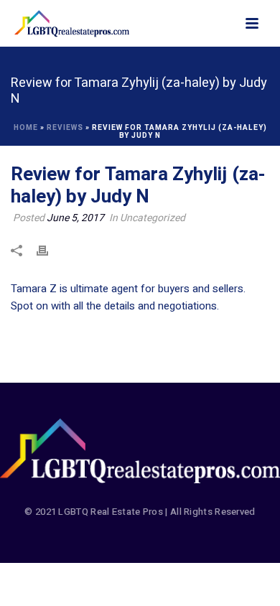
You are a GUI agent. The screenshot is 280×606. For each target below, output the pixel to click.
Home (26, 128)
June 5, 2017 (75, 217)
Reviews (65, 128)
